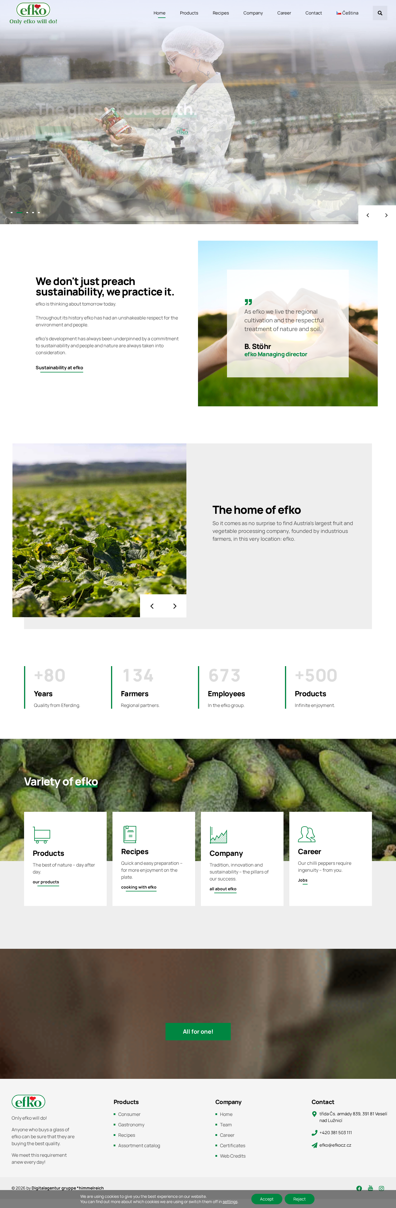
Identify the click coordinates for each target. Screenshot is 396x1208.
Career (284, 13)
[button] (367, 214)
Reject (299, 1199)
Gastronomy (131, 1124)
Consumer (129, 1114)
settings (230, 1201)
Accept (267, 1199)
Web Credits (233, 1156)
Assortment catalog (139, 1145)
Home (160, 13)
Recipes (221, 13)
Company (253, 13)
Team (226, 1124)
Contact (314, 13)
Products (189, 13)
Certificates (232, 1145)
